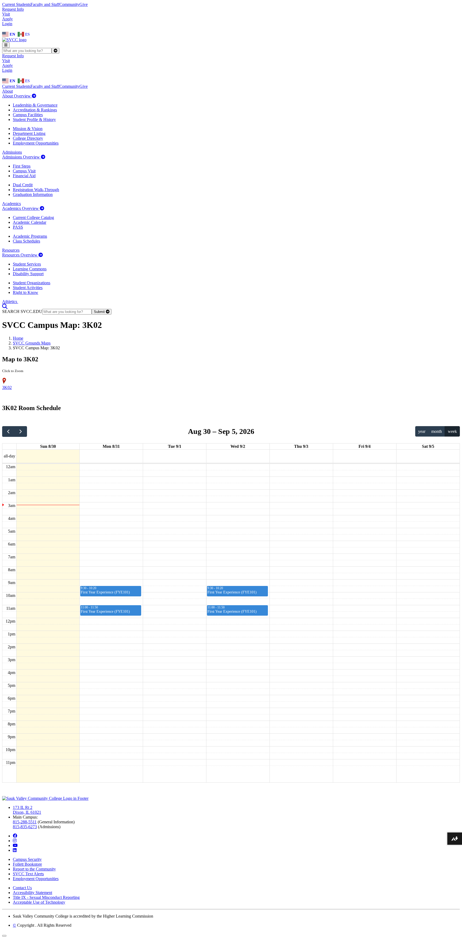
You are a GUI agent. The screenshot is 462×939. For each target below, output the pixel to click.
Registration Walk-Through (36, 189)
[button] (4, 306)
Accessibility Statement (32, 892)
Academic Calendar (29, 222)
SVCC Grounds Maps (32, 343)
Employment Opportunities (36, 143)
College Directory (28, 138)
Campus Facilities (28, 114)
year (421, 431)
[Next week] (20, 431)
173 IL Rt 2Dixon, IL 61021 (27, 810)
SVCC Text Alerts (28, 874)
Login (7, 23)
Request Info (13, 9)
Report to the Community (34, 869)
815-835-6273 (25, 826)
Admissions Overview (21, 157)
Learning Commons (30, 269)
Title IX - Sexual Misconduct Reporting (46, 897)
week (452, 431)
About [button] (7, 91)
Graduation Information (33, 194)
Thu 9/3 (301, 446)
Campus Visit (24, 171)
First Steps (21, 166)
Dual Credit (23, 185)
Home (18, 338)
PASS (18, 227)
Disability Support (28, 273)
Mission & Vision (28, 128)
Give (83, 4)
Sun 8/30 (48, 446)
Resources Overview (20, 255)
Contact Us (22, 887)
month (436, 431)
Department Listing (29, 133)
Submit (100, 312)
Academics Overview (21, 208)
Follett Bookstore (27, 864)
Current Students (16, 4)
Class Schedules (26, 241)
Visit (6, 14)
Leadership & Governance (35, 105)
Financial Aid (24, 175)
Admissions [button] (12, 152)
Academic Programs (30, 236)
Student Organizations (31, 283)
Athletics (10, 301)
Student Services (27, 264)
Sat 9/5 (428, 446)
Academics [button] (11, 203)
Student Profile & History (34, 119)
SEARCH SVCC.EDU (22, 311)
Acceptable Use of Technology (39, 902)
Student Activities (28, 287)
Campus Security (27, 859)
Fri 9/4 (365, 446)
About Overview (17, 96)
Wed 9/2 (237, 446)
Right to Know (25, 292)
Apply (7, 19)
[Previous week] (8, 431)
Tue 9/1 (174, 446)
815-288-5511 (25, 822)
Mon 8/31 (111, 446)
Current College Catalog (33, 217)
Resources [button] (11, 250)
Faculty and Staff (44, 4)
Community (69, 4)
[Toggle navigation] (6, 45)
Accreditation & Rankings (35, 110)
